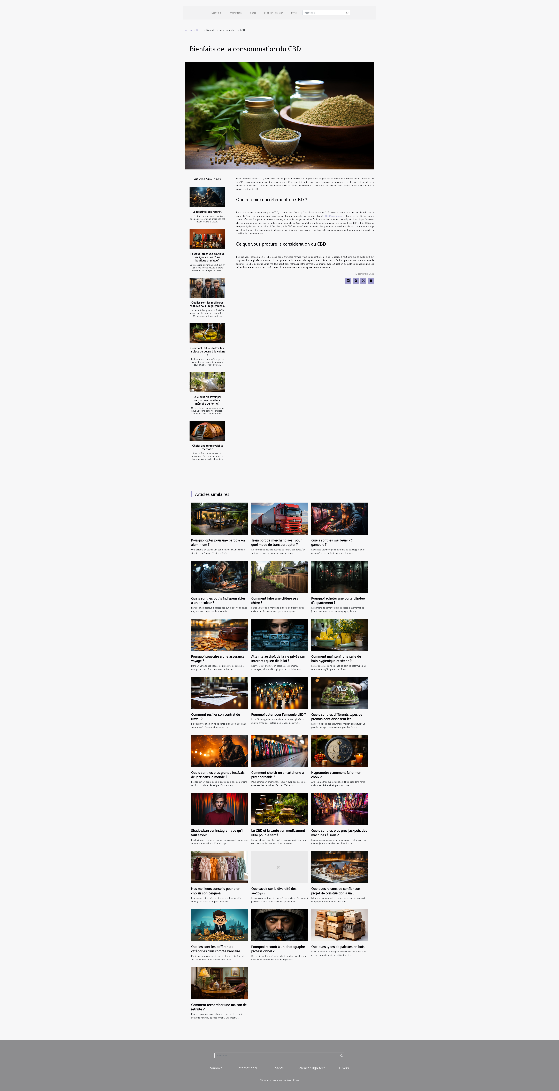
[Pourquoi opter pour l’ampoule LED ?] (279, 692)
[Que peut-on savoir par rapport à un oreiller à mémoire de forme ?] (207, 382)
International (235, 12)
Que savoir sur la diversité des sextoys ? (274, 890)
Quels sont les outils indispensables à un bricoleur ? (218, 600)
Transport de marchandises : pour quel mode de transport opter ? (276, 542)
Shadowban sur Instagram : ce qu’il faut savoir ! (217, 832)
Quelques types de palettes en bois (338, 946)
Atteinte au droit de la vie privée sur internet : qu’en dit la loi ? (278, 658)
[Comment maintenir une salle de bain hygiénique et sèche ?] (339, 634)
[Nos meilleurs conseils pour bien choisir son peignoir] (219, 867)
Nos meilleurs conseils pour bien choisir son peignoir (215, 890)
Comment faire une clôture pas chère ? (274, 600)
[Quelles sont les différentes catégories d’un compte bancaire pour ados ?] (219, 924)
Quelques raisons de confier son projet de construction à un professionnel (335, 892)
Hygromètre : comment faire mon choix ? (336, 774)
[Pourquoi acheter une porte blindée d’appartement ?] (339, 576)
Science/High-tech (273, 12)
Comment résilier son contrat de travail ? (215, 716)
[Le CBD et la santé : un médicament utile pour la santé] (279, 808)
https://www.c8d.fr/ (334, 216)
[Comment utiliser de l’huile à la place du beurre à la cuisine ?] (207, 333)
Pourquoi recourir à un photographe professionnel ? (278, 948)
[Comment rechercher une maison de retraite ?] (219, 983)
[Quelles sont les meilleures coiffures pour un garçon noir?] (207, 288)
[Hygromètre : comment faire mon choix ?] (339, 750)
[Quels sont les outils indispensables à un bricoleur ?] (219, 576)
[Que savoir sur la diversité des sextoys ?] (279, 867)
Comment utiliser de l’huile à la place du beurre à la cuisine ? (207, 351)
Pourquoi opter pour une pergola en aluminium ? (218, 542)
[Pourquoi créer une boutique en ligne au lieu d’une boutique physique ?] (207, 239)
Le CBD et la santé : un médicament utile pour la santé (278, 832)
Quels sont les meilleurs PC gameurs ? (332, 542)
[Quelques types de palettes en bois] (339, 924)
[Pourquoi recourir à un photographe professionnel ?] (279, 924)
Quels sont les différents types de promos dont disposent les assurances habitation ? (336, 718)
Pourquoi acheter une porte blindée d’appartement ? (338, 600)
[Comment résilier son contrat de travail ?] (219, 692)
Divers (294, 12)
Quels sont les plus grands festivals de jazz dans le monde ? (218, 774)
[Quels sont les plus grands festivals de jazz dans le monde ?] (219, 750)
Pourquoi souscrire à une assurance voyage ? (218, 658)
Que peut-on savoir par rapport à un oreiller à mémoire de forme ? (207, 400)
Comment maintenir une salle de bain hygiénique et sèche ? (336, 658)
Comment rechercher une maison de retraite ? (219, 1006)
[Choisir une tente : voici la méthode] (207, 431)
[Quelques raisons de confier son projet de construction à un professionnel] (339, 867)
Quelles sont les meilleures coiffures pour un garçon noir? (207, 304)
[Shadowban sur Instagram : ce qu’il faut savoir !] (219, 808)
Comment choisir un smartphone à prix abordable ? (277, 774)
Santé (253, 12)
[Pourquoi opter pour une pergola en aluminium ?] (219, 518)
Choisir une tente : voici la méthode (207, 447)
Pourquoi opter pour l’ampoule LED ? (278, 714)
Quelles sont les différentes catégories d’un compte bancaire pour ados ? (215, 951)
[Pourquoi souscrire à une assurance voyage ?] (219, 634)
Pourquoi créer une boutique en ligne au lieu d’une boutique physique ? (207, 257)
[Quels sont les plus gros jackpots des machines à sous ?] (339, 808)
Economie (216, 12)
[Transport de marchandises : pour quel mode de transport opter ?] (279, 518)
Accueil (188, 30)
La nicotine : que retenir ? (207, 211)
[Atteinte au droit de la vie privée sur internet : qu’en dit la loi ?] (279, 634)
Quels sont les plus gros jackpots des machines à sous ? (339, 832)
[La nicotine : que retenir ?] (207, 197)
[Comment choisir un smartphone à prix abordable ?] (279, 750)
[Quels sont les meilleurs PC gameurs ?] (339, 518)
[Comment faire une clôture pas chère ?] (279, 576)
